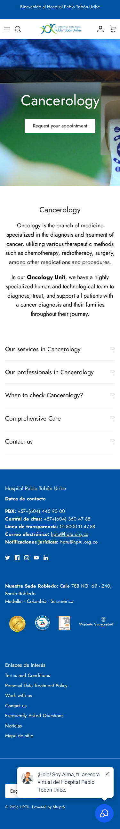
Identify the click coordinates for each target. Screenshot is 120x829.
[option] (60, 112)
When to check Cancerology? (44, 395)
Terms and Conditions (27, 675)
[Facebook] (17, 557)
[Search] (21, 29)
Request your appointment (60, 125)
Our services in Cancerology (43, 349)
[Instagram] (26, 557)
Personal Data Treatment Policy (36, 685)
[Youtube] (36, 557)
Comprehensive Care (33, 418)
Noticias (13, 725)
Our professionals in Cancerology (49, 372)
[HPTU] (60, 29)
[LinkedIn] (46, 557)
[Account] (99, 29)
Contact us (19, 441)
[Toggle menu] (7, 29)
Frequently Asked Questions (34, 715)
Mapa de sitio (19, 735)
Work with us (18, 695)
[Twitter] (7, 557)
